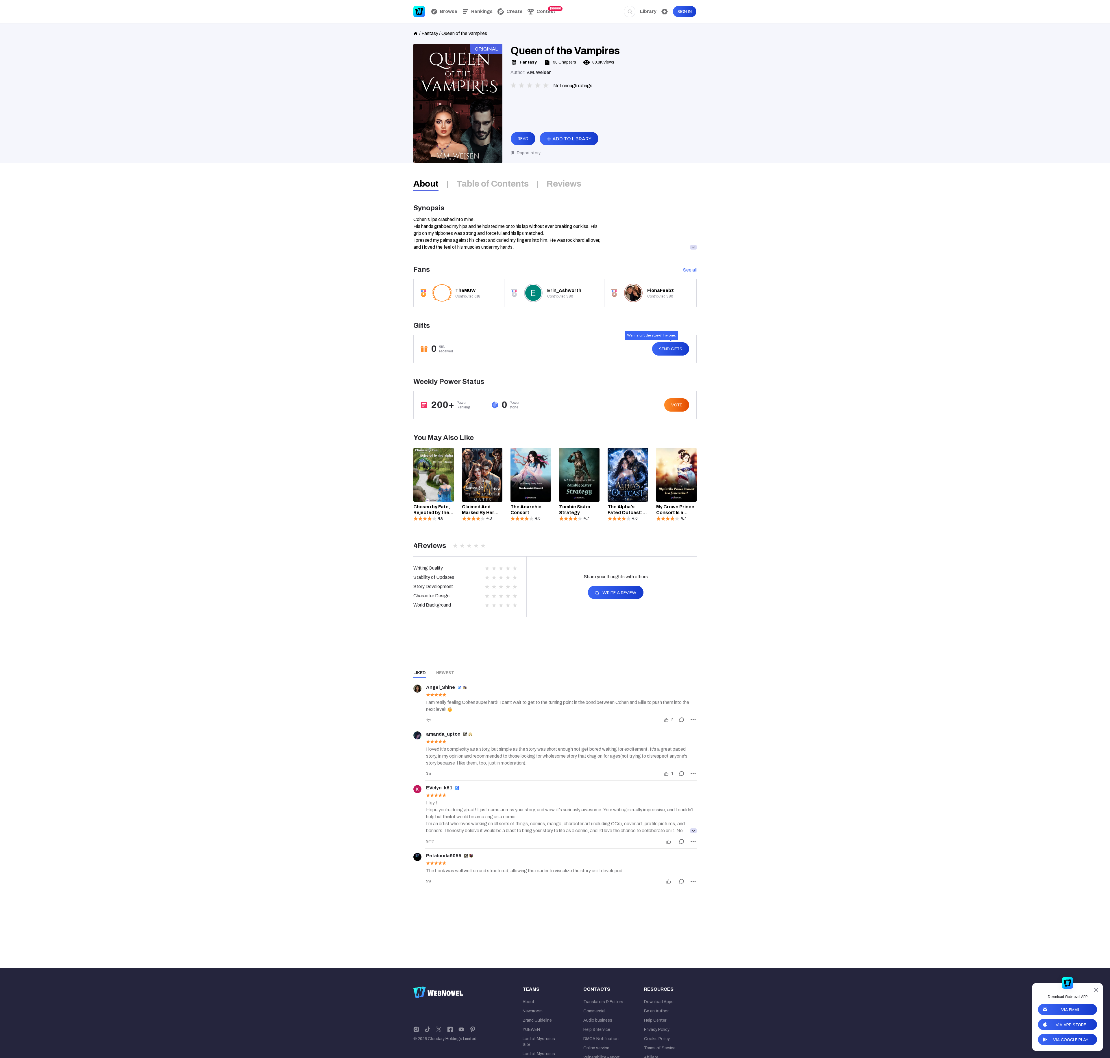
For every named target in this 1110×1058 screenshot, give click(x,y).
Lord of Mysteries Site (539, 1042)
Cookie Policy (657, 1039)
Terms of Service (660, 1048)
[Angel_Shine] (417, 689)
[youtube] (461, 1029)
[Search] (629, 11)
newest (445, 673)
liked (419, 673)
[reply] (681, 719)
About (528, 1002)
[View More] (693, 830)
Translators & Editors (603, 1002)
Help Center (655, 1020)
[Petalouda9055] (417, 857)
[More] (693, 719)
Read (523, 139)
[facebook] (450, 1029)
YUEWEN (531, 1029)
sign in (685, 11)
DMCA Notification (601, 1039)
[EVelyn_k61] (417, 789)
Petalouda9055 (443, 855)
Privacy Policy (656, 1029)
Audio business (597, 1020)
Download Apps (659, 1002)
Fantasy (429, 33)
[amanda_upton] (417, 735)
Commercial (594, 1011)
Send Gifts (670, 349)
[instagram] (416, 1029)
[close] (1096, 989)
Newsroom (533, 1011)
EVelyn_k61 (439, 787)
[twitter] (439, 1029)
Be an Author (656, 1011)
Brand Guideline (537, 1020)
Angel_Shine (440, 687)
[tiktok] (427, 1029)
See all (690, 269)
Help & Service (596, 1029)
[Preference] (664, 11)
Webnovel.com (419, 11)
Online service (596, 1048)
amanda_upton (443, 734)
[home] (415, 33)
